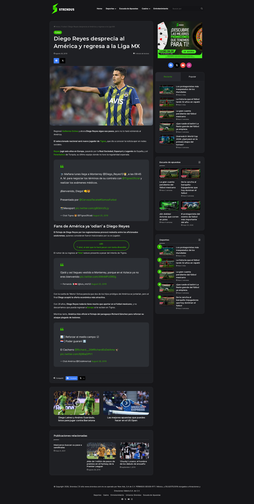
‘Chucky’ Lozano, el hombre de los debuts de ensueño (133, 462)
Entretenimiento (160, 8)
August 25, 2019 (100, 215)
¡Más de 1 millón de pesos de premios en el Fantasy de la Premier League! (101, 464)
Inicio (57, 27)
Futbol (64, 27)
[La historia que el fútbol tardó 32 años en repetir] (167, 103)
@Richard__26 (83, 349)
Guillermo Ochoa (70, 131)
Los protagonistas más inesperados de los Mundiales (187, 89)
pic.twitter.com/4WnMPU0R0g (98, 276)
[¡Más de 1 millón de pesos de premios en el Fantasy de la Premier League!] (101, 451)
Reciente (168, 76)
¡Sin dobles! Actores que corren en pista (169, 217)
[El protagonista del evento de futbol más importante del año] (190, 206)
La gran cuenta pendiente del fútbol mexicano (186, 114)
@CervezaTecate (89, 199)
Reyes (57, 151)
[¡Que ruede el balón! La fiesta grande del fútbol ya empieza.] (167, 127)
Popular (192, 76)
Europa (90, 307)
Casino (145, 8)
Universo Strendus (133, 495)
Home (99, 8)
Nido (80, 253)
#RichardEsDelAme (103, 349)
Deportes (110, 8)
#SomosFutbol (108, 199)
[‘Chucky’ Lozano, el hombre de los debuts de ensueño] (134, 451)
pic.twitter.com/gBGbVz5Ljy (92, 208)
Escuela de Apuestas (128, 8)
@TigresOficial (131, 178)
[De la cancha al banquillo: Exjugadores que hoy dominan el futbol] (190, 173)
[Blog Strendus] (63, 9)
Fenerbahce (59, 154)
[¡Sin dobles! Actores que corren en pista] (169, 206)
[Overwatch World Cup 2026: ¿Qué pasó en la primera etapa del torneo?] (167, 140)
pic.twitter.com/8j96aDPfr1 (76, 354)
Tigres (103, 141)
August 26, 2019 (99, 361)
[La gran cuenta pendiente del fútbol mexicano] (167, 115)
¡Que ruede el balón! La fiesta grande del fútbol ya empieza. (187, 126)
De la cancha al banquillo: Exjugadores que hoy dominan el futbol (189, 187)
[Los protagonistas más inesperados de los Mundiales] (167, 90)
